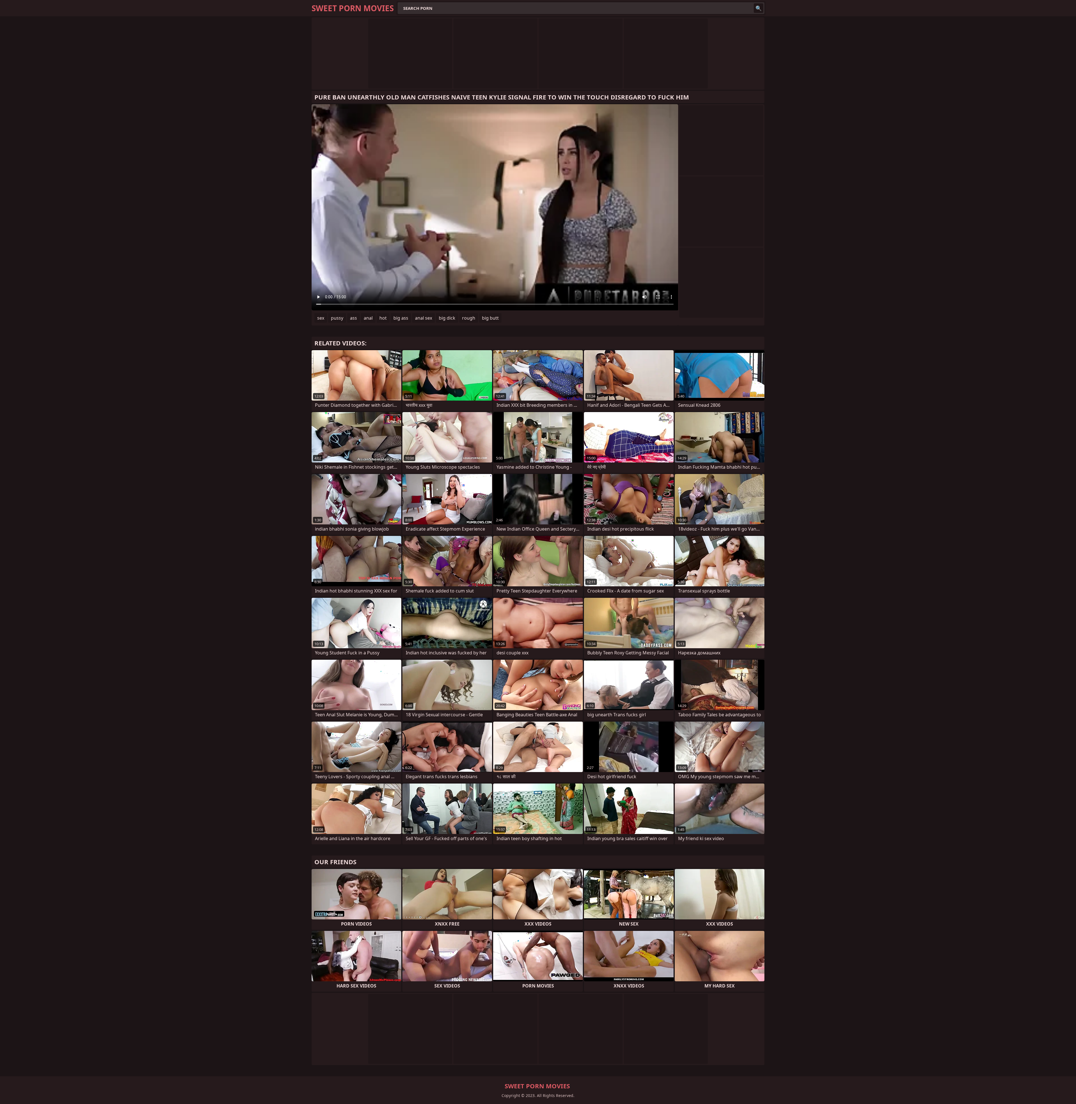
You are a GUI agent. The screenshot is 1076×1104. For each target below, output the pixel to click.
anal (368, 318)
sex (320, 318)
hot (383, 318)
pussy (337, 318)
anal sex (423, 318)
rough (468, 318)
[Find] (758, 8)
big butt (490, 318)
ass (353, 318)
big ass (400, 318)
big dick (447, 318)
